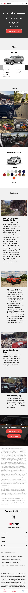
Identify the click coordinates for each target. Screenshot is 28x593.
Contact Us (14, 436)
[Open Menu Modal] (2, 3)
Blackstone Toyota (11, 552)
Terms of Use (20, 556)
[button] (26, 67)
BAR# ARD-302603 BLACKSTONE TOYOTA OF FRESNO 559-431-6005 (13, 566)
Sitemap (14, 556)
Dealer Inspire (19, 553)
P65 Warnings (15, 588)
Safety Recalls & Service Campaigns (8, 559)
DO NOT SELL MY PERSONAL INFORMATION (10, 562)
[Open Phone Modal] (23, 3)
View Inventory (14, 31)
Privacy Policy (3, 556)
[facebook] (13, 517)
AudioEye (18, 559)
